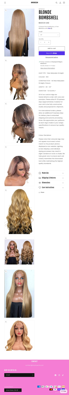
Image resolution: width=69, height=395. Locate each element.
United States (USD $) (12, 390)
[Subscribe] (32, 375)
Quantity (41, 39)
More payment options (52, 57)
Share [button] (42, 192)
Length (40, 31)
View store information (47, 68)
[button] (5, 3)
